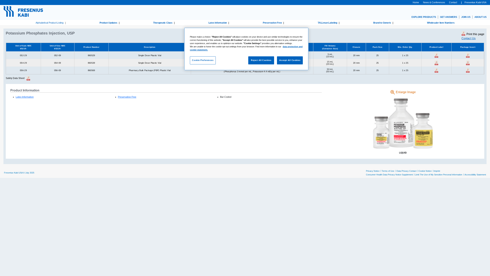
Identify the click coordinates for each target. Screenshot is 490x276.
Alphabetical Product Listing (50, 22)
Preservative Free (272, 22)
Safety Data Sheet (15, 78)
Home (416, 2)
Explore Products (424, 17)
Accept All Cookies (289, 60)
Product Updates (108, 22)
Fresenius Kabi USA (476, 2)
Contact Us (468, 38)
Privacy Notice (373, 171)
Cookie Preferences (202, 60)
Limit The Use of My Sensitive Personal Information (438, 174)
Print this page (475, 34)
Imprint (437, 171)
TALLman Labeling (327, 22)
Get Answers (448, 17)
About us (480, 17)
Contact (453, 2)
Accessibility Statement (475, 174)
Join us (465, 17)
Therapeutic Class (162, 22)
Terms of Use (388, 171)
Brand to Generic (382, 22)
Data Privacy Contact (406, 171)
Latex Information (217, 22)
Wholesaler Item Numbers (440, 22)
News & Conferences (434, 2)
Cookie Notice (425, 171)
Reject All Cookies (261, 60)
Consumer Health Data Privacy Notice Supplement (389, 174)
